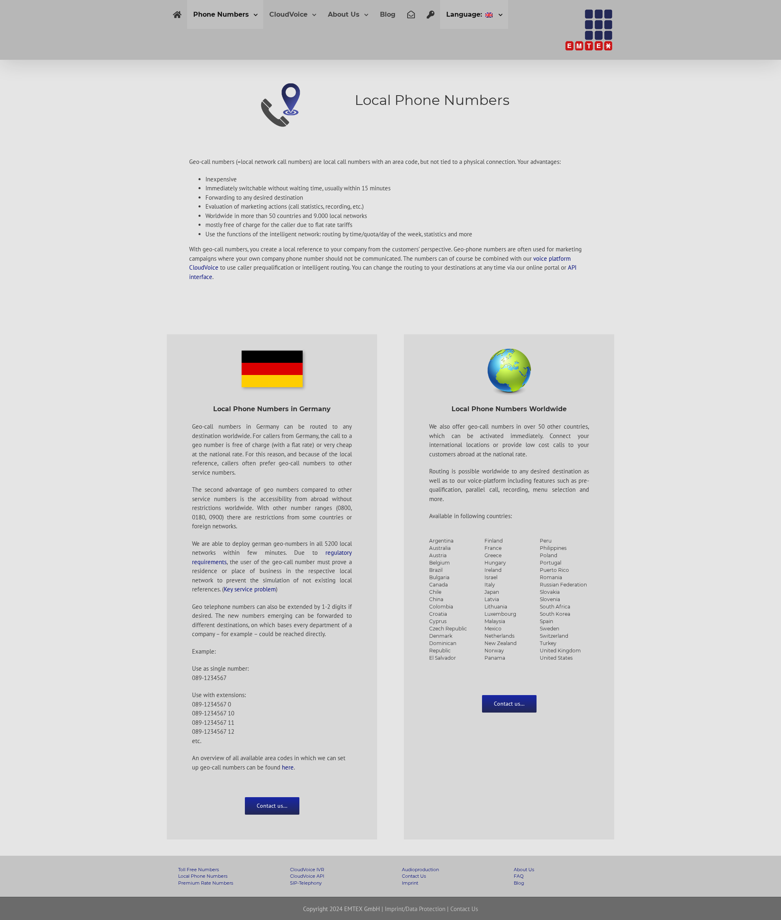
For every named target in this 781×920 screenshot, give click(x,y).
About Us (524, 869)
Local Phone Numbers (202, 876)
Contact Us (414, 876)
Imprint (410, 883)
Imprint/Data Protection (415, 909)
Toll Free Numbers (198, 869)
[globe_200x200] (509, 351)
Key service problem (250, 589)
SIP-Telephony (306, 883)
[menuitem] (177, 14)
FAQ (519, 876)
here (288, 767)
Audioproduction (420, 869)
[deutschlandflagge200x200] (272, 355)
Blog (519, 883)
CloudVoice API (307, 876)
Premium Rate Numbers (205, 883)
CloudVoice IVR (307, 869)
